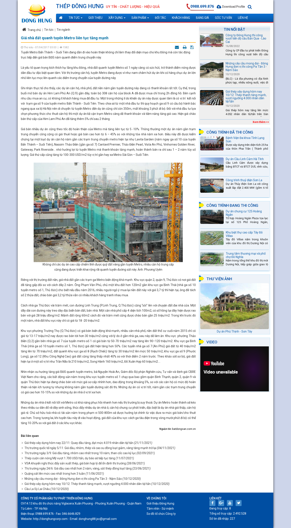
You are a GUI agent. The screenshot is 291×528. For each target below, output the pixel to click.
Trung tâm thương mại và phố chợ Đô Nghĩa (246, 255)
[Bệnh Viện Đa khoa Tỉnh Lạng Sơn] (212, 143)
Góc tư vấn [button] (223, 17)
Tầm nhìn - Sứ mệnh (160, 508)
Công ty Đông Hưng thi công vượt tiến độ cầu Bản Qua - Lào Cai (246, 39)
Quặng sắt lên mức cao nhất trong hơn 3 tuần (54, 473)
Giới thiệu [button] (95, 17)
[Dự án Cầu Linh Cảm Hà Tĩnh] (212, 165)
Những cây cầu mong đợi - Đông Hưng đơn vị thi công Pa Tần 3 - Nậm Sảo (73, 478)
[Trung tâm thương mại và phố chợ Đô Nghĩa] (212, 259)
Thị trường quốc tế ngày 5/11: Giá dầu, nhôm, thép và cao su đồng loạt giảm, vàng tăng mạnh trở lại (90, 448)
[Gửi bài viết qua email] (177, 47)
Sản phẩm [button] (139, 17)
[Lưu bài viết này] (192, 47)
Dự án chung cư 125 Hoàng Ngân (244, 213)
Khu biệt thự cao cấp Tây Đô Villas (244, 234)
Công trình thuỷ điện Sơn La (244, 180)
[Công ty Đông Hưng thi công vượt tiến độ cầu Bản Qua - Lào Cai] (211, 40)
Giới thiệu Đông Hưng (160, 503)
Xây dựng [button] (115, 17)
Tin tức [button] (74, 17)
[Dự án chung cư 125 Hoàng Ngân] (212, 217)
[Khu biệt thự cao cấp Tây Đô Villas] (212, 238)
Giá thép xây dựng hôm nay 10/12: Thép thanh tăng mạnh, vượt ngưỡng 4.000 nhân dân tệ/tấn (87, 484)
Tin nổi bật (234, 29)
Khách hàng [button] (181, 17)
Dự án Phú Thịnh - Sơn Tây (234, 331)
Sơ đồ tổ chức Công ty (161, 513)
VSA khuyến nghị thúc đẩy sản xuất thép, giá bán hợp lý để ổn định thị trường (75, 463)
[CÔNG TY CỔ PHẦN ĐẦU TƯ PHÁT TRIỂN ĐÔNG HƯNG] (37, 11)
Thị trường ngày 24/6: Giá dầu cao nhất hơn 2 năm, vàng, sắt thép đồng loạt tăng (78, 468)
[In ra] (185, 47)
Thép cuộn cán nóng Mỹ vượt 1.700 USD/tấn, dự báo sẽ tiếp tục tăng (69, 458)
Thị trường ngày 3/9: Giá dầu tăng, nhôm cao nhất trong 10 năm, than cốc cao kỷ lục (80, 453)
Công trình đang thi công (232, 205)
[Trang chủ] (61, 18)
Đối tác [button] (160, 17)
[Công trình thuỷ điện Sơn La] (212, 186)
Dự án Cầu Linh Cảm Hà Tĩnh (245, 159)
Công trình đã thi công (229, 132)
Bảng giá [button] (202, 17)
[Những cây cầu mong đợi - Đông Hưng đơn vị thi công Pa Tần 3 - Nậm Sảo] (211, 71)
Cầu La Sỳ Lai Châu (37, 489)
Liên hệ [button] (243, 17)
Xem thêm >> (261, 122)
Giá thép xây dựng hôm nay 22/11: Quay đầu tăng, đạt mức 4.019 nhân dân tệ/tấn (78, 443)
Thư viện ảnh (219, 279)
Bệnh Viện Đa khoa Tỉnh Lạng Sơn (245, 139)
